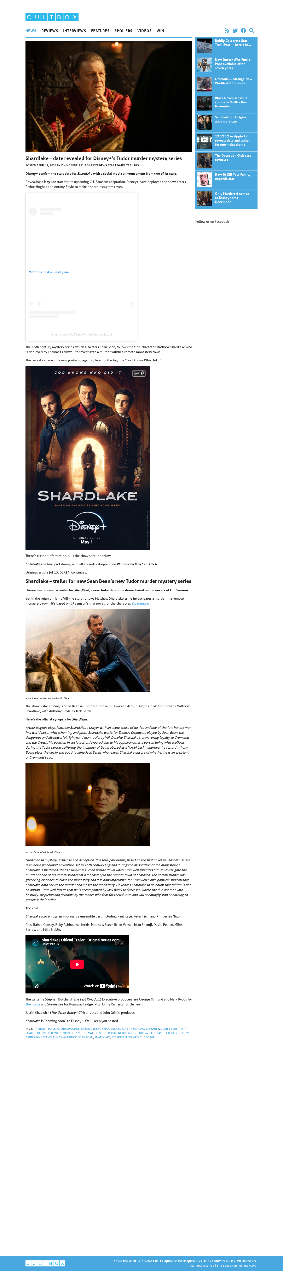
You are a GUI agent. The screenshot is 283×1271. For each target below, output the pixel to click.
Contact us (150, 1261)
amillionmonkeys (245, 1265)
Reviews (49, 30)
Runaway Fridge (65, 1037)
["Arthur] (108, 650)
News (30, 30)
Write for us (246, 1261)
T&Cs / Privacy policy (220, 1261)
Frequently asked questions (181, 1261)
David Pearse (149, 1029)
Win (160, 30)
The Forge (32, 1004)
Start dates (116, 165)
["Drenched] (108, 804)
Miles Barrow (138, 1033)
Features (100, 30)
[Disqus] (108, 1098)
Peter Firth (172, 1033)
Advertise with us (127, 1261)
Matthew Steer (99, 1033)
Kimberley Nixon (75, 1033)
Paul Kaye (156, 1033)
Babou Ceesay (90, 1029)
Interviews (74, 30)
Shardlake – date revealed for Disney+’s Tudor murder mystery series (226, 46)
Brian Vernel (111, 1029)
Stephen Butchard (125, 1037)
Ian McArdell (71, 165)
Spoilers (123, 30)
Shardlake (102, 1037)
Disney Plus (169, 1029)
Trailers (132, 165)
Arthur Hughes (68, 1029)
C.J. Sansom (130, 1029)
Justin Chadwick (49, 1033)
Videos (144, 30)
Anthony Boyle (45, 1029)
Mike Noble (119, 1033)
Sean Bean (85, 1037)
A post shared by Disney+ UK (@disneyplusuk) (81, 334)
